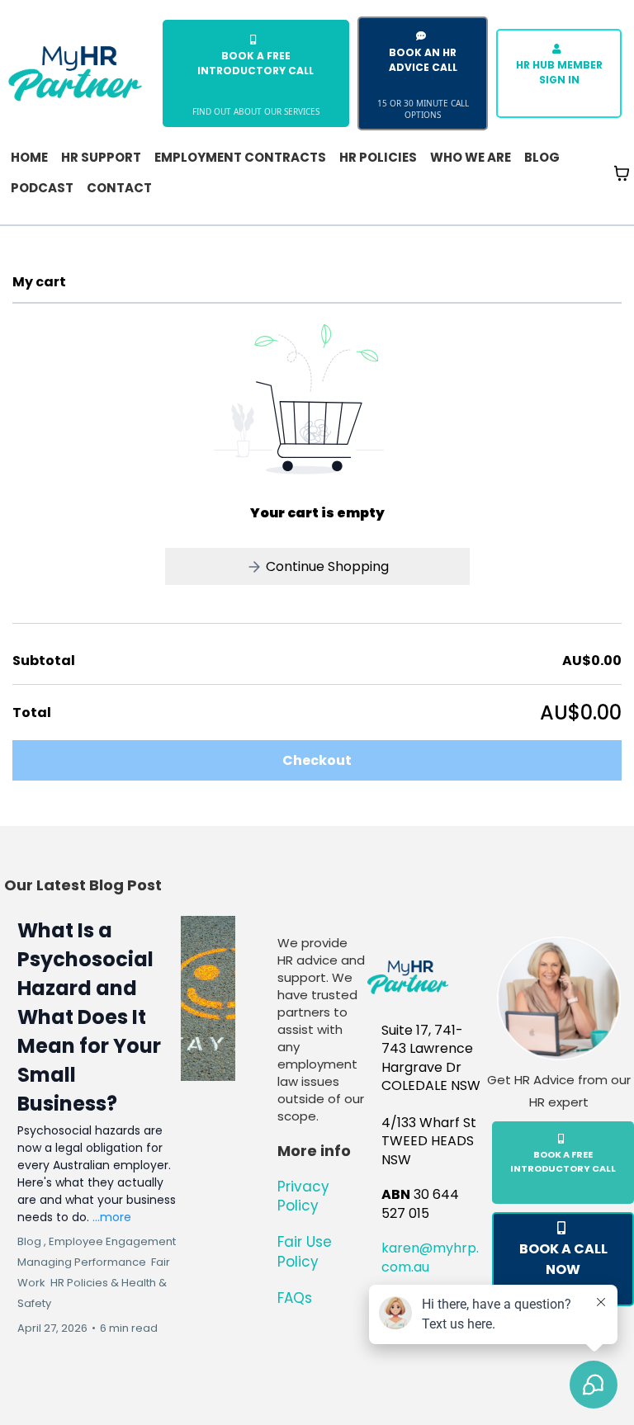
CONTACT (119, 187)
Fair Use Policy (304, 1252)
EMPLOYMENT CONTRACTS (240, 157)
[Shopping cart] (621, 173)
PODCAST (42, 187)
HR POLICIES (378, 157)
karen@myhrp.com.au (430, 1257)
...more (111, 1217)
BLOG (542, 157)
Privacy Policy (303, 1196)
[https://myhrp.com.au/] (75, 72)
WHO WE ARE (470, 157)
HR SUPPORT (101, 157)
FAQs (294, 1298)
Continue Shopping (326, 566)
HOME (29, 157)
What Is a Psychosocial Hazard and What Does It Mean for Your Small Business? (89, 1017)
